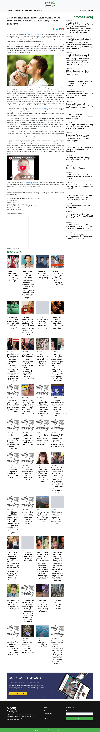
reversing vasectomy (32, 183)
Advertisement (48, 716)
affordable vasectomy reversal (44, 108)
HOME (10, 10)
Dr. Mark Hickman (33, 34)
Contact (46, 718)
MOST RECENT (18, 10)
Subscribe (80, 719)
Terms (46, 711)
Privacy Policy (48, 713)
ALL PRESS (28, 10)
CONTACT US (38, 10)
